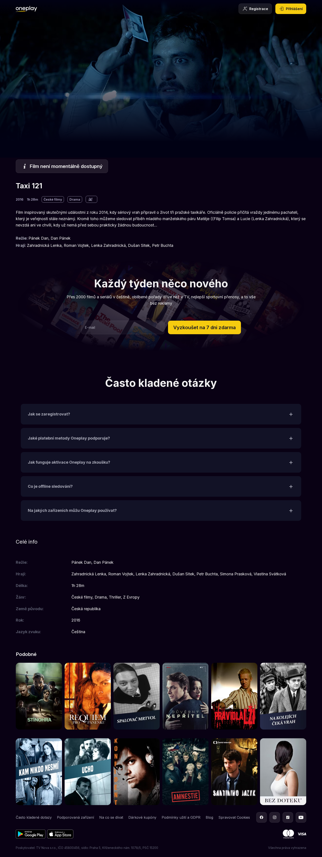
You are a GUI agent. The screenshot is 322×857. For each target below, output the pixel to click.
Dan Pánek (61, 238)
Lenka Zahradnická (108, 245)
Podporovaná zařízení (75, 817)
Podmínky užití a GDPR (181, 817)
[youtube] (301, 817)
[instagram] (274, 817)
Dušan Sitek (139, 245)
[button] (204, 327)
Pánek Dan (38, 238)
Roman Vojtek (76, 245)
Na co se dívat (111, 817)
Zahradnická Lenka (44, 245)
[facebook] (261, 817)
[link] (39, 696)
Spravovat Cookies (234, 817)
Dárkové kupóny (142, 817)
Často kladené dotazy (34, 817)
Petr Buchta (162, 245)
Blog (209, 817)
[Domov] (26, 8)
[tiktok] (288, 817)
